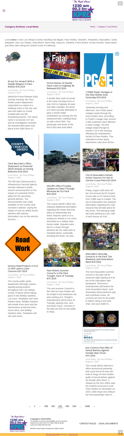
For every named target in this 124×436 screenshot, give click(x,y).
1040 (87, 406)
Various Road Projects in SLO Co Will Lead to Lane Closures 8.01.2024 (23, 268)
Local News (13, 90)
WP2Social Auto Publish (53, 434)
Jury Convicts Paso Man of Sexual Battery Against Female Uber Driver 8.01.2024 (99, 351)
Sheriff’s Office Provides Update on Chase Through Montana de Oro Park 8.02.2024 (60, 189)
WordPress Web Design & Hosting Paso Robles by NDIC (47, 428)
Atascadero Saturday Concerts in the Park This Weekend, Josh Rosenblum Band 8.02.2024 (99, 257)
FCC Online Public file (53, 423)
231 (53, 406)
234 (74, 406)
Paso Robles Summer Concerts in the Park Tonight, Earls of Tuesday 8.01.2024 (60, 274)
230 (46, 406)
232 (60, 406)
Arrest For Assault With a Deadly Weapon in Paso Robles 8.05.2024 (21, 84)
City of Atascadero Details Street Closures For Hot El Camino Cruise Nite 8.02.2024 (101, 178)
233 (67, 406)
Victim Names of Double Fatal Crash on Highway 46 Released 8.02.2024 (60, 86)
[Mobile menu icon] (120, 3)
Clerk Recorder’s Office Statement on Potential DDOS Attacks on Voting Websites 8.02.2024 (20, 167)
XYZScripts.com (73, 434)
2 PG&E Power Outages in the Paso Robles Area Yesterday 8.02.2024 (99, 95)
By (27, 90)
